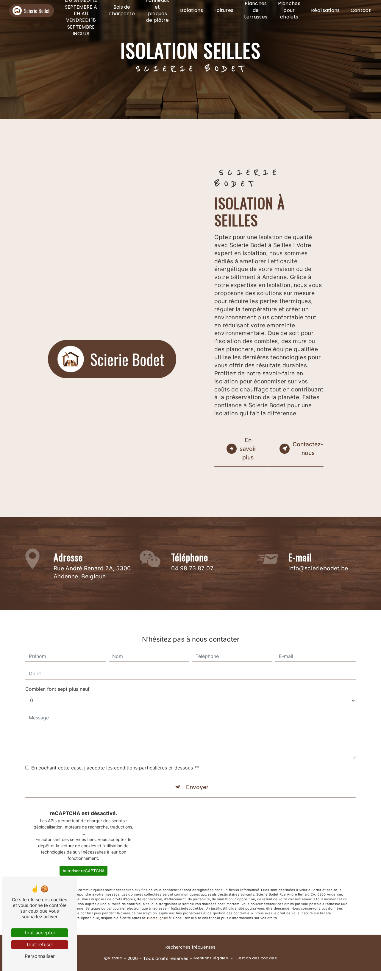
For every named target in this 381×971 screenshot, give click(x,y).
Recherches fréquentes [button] (190, 947)
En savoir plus (248, 448)
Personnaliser (40, 956)
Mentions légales (210, 958)
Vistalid (115, 958)
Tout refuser (39, 944)
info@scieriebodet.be (318, 568)
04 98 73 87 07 (192, 568)
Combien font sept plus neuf (57, 689)
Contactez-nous (308, 448)
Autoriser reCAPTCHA (83, 870)
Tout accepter (39, 933)
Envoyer (197, 787)
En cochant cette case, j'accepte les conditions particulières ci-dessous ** (115, 768)
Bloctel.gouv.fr (159, 918)
